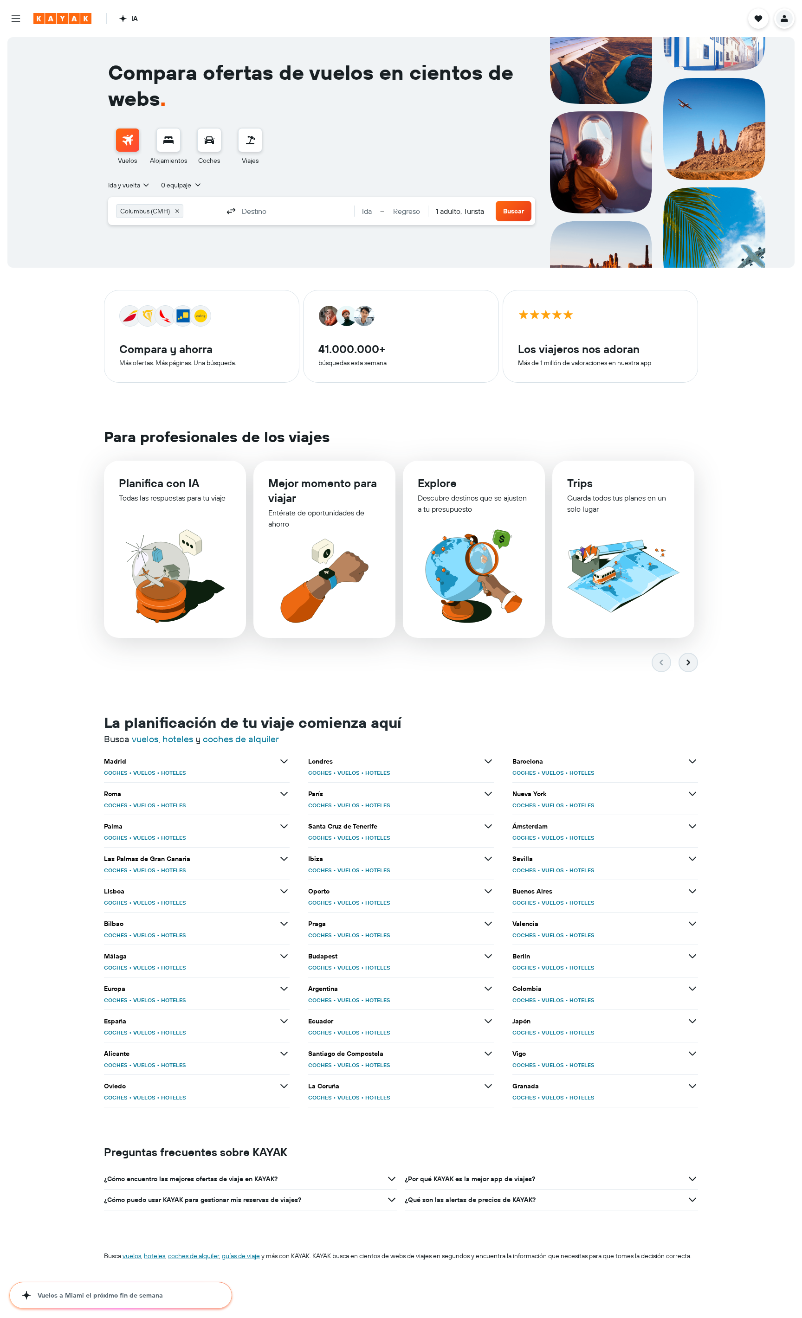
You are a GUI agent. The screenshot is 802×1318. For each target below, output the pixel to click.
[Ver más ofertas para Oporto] (488, 891)
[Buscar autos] (209, 140)
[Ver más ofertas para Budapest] (488, 956)
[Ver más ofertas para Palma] (284, 826)
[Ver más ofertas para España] (284, 1021)
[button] (16, 18)
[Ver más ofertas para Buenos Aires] (692, 891)
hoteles (177, 739)
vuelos (145, 739)
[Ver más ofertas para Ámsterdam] (692, 826)
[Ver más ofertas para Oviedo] (284, 1086)
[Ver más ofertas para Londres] (488, 761)
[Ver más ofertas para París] (488, 793)
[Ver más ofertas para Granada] (692, 1086)
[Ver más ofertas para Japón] (692, 1021)
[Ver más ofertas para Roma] (284, 793)
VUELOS (144, 772)
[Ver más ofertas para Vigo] (692, 1053)
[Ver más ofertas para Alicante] (284, 1053)
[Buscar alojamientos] (168, 140)
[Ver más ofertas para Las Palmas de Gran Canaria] (284, 858)
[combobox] (129, 185)
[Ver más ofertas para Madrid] (284, 761)
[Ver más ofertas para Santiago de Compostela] (488, 1053)
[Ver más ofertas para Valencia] (692, 923)
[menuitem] (127, 146)
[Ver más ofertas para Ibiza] (488, 858)
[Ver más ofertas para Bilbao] (284, 923)
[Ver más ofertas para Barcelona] (692, 761)
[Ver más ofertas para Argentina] (488, 988)
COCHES (116, 772)
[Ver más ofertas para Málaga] (284, 956)
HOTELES (173, 772)
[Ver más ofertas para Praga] (488, 923)
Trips (580, 483)
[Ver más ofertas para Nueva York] (692, 793)
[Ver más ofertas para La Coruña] (488, 1086)
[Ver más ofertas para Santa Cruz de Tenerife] (488, 826)
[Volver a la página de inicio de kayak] (62, 18)
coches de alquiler (241, 739)
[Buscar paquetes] (250, 140)
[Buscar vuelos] (128, 140)
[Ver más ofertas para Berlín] (692, 956)
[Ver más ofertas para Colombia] (692, 988)
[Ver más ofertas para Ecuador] (488, 1021)
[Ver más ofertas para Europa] (284, 988)
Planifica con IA (159, 483)
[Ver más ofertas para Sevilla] (692, 858)
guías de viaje (241, 1256)
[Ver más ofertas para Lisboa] (284, 891)
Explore (437, 483)
